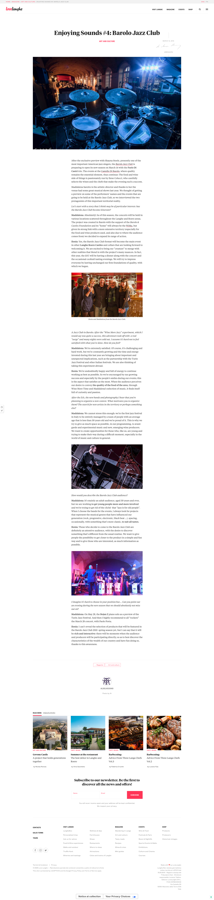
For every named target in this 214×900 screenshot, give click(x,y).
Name (75, 793)
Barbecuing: (125, 758)
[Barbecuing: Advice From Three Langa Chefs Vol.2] (164, 733)
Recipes (118, 843)
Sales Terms (38, 833)
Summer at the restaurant (86, 758)
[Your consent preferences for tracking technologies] (211, 897)
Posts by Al (106, 693)
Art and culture (28, 2)
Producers (166, 835)
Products (166, 831)
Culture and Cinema (147, 851)
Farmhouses (95, 835)
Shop (191, 9)
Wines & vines (120, 847)
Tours (35, 838)
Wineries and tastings (72, 855)
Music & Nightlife (145, 839)
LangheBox (67, 831)
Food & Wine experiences (73, 843)
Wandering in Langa (123, 831)
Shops (92, 839)
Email (103, 793)
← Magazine (99, 665)
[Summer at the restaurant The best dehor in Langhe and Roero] (88, 733)
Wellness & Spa (96, 831)
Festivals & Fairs (145, 835)
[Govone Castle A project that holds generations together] (50, 733)
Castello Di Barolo (110, 171)
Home (8, 2)
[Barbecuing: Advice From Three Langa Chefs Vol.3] (126, 733)
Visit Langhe (157, 9)
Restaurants (95, 843)
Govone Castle (49, 758)
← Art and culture (112, 665)
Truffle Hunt (68, 851)
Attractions (94, 851)
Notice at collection (89, 896)
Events (181, 9)
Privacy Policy (76, 871)
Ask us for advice (70, 839)
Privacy (54, 865)
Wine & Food (144, 831)
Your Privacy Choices (117, 896)
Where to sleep (96, 847)
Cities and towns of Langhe (100, 855)
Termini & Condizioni (40, 865)
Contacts (37, 827)
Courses (142, 855)
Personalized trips (70, 835)
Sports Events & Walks (148, 843)
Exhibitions (143, 847)
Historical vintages (169, 839)
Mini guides (119, 851)
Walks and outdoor (70, 847)
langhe (14, 9)
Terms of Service (91, 871)
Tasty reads (120, 839)
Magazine (16, 2)
